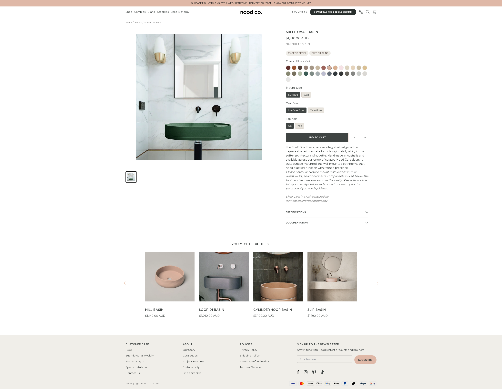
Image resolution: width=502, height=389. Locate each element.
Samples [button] (140, 11)
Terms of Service (250, 367)
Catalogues (190, 355)
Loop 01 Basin (211, 309)
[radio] (288, 67)
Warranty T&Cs (135, 361)
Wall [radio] (306, 94)
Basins (138, 22)
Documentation (297, 223)
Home (129, 22)
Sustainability (191, 367)
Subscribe (365, 360)
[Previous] (124, 283)
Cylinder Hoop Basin (272, 309)
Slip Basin (316, 309)
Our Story (189, 349)
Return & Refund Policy (254, 361)
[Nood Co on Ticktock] (322, 372)
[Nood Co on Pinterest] (314, 372)
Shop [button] (129, 11)
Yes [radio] (299, 125)
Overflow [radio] (316, 110)
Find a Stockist (192, 373)
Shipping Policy (249, 355)
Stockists (163, 11)
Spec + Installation (137, 367)
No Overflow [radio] (296, 110)
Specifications (296, 212)
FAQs (129, 349)
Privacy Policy (248, 349)
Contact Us (133, 373)
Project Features (193, 361)
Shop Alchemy (180, 11)
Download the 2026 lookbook (333, 12)
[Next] (377, 283)
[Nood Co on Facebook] (298, 372)
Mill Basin (154, 309)
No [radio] (290, 125)
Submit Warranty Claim (140, 355)
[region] (251, 287)
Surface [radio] (293, 94)
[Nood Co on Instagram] (305, 372)
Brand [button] (151, 11)
